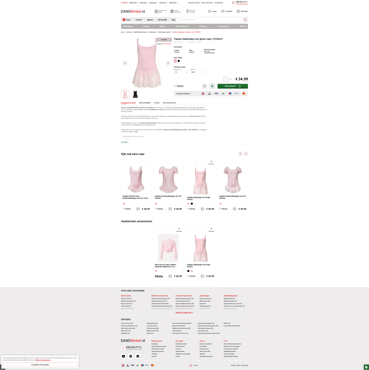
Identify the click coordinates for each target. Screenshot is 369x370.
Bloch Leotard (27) (126, 303)
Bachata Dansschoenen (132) (185, 298)
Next (246, 154)
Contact (139, 20)
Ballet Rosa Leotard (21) (128, 301)
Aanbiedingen (204, 296)
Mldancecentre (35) (153, 331)
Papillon (191, 52)
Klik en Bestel (230, 86)
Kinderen (203, 26)
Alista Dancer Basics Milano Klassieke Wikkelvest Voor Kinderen (165, 266)
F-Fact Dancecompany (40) (232, 326)
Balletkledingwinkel (230, 296)
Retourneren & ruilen (158, 349)
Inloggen (214, 11)
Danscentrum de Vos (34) (180, 333)
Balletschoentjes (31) (230, 301)
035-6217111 (241, 2)
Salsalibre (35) (125, 333)
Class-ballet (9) (177, 331)
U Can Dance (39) (152, 326)
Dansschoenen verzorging (232, 346)
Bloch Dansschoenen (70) (159, 301)
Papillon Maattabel (145, 103)
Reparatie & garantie (158, 351)
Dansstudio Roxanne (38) (205, 328)
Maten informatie (205, 351)
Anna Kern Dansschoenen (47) (161, 298)
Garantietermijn (219, 2)
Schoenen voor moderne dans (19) (234, 306)
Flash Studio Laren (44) (128, 328)
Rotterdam (172, 3)
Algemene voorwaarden (183, 354)
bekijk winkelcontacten (242, 4)
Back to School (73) (205, 298)
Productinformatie (128, 103)
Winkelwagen (244, 11)
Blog (173, 20)
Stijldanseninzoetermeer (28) (181, 328)
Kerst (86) (203, 303)
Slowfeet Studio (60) (178, 326)
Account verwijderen (206, 344)
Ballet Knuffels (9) (229, 298)
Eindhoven (152, 3)
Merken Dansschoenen (160, 296)
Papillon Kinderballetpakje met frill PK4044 (232, 197)
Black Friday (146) (205, 301)
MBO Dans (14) (125, 331)
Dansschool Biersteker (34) (206, 323)
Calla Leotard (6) (126, 306)
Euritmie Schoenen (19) (183, 301)
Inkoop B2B (162, 20)
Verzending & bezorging (159, 346)
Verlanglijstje (228, 11)
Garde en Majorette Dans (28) (185, 303)
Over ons (178, 349)
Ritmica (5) (150, 333)
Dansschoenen (182, 26)
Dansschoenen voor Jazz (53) (233, 303)
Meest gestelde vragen (231, 356)
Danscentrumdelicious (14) (129, 326)
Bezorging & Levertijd (193, 2)
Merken (243, 26)
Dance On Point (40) (127, 323)
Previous (240, 154)
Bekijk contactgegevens (43, 360)
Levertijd (156, 103)
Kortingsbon (203, 346)
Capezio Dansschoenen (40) (160, 303)
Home (128, 20)
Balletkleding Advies (230, 351)
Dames (146, 26)
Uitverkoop (127, 26)
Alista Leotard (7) (126, 298)
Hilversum (162, 3)
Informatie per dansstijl (231, 349)
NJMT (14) (227, 323)
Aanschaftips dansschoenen (232, 344)
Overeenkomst (180, 346)
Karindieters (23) (203, 331)
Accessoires (223, 26)
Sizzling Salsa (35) (152, 323)
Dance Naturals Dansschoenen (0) (162, 306)
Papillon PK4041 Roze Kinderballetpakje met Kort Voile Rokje (135, 197)
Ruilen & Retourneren (207, 2)
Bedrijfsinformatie (181, 344)
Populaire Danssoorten (184, 296)
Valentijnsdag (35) (205, 306)
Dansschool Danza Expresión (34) (208, 326)
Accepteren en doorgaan (40, 365)
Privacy (178, 356)
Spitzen (150, 20)
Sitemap (195, 365)
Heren (162, 26)
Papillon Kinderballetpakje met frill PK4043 (168, 197)
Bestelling (154, 344)
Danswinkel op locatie (206, 356)
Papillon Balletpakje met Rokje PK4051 (198, 198)
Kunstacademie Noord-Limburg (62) (209, 333)
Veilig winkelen (180, 351)
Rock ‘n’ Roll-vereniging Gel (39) (181, 323)
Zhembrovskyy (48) (153, 328)
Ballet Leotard (126, 296)
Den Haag (143, 3)
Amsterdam (133, 3)
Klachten (202, 354)
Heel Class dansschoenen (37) (185, 306)
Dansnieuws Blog (229, 354)
